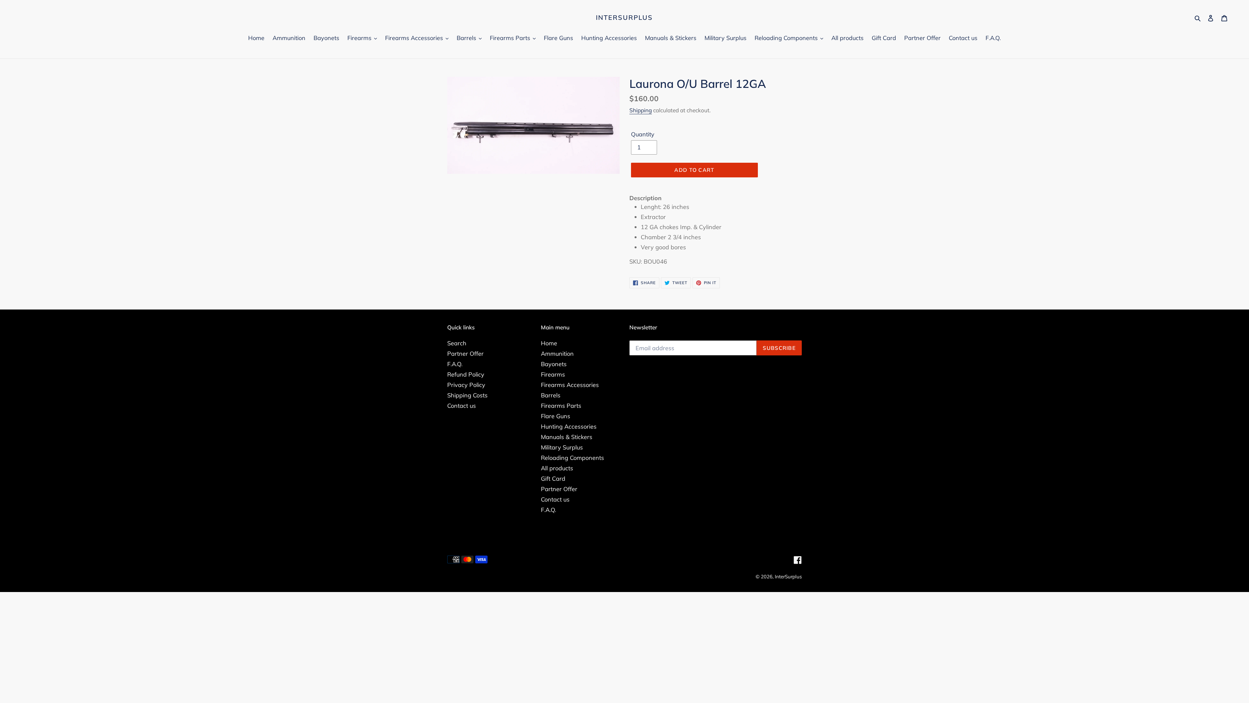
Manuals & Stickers (566, 437)
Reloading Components (572, 458)
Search (456, 343)
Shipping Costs (467, 395)
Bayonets (554, 364)
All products (557, 468)
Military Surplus (562, 447)
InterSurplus (624, 17)
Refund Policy (465, 374)
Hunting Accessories (569, 426)
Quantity (642, 134)
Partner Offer (465, 353)
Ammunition (557, 353)
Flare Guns (555, 416)
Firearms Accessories (570, 385)
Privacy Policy (466, 385)
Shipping (640, 110)
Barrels (550, 395)
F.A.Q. (455, 364)
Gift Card (553, 478)
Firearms (553, 374)
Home (549, 343)
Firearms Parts (561, 405)
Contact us (461, 405)
